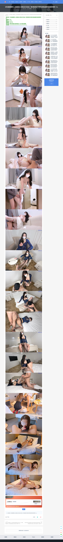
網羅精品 (30, 8)
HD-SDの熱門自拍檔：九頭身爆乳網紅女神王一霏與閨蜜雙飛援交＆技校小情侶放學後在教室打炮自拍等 (54, 40)
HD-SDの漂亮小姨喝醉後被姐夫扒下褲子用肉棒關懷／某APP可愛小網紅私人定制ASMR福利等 (54, 70)
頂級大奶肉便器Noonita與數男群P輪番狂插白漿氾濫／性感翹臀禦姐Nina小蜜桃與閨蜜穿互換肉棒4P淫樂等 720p (14, 523)
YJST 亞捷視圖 (10, 14)
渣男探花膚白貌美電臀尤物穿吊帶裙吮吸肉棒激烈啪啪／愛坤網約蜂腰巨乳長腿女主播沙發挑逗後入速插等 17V (33, 523)
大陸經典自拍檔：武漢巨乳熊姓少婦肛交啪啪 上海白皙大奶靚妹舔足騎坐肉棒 (54, 57)
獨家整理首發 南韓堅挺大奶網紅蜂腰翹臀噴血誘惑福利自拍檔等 (54, 49)
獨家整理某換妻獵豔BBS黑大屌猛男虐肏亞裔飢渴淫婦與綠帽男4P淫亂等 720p (54, 65)
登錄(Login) (17, 506)
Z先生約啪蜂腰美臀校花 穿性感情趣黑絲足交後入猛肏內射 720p (54, 44)
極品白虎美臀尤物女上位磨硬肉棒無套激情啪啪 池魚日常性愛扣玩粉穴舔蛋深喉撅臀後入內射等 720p (54, 61)
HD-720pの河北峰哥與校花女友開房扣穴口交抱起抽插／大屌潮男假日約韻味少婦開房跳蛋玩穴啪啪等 (54, 36)
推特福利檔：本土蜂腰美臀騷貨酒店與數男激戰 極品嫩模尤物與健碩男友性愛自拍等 (54, 53)
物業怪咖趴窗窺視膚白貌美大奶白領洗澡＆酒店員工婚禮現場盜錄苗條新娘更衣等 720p (54, 74)
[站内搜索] (53, 1)
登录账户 (22, 530)
